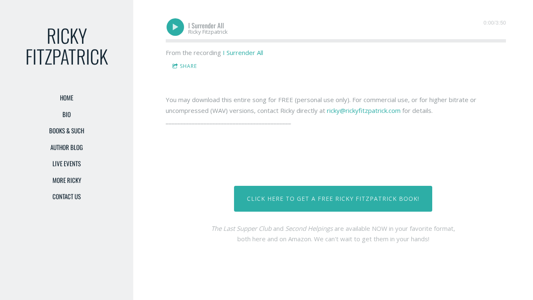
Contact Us (66, 196)
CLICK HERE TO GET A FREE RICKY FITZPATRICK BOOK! (333, 198)
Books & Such (66, 130)
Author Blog (66, 147)
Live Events (66, 163)
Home (66, 97)
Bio (66, 114)
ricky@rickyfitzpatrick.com (364, 110)
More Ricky (66, 180)
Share (188, 66)
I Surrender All (243, 52)
